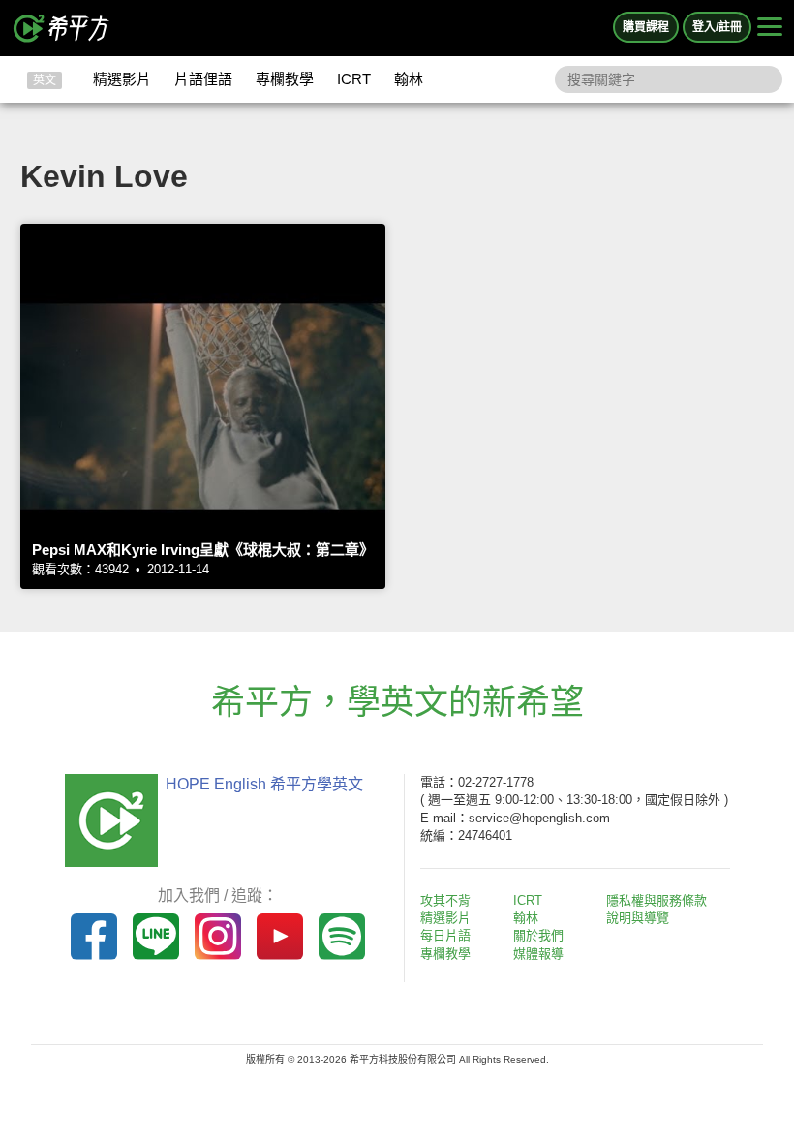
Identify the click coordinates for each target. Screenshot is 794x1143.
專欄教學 (285, 79)
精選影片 (122, 79)
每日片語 (445, 935)
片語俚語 (203, 79)
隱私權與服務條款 (656, 900)
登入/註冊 (717, 27)
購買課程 (646, 27)
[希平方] (62, 28)
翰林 (408, 79)
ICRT (354, 79)
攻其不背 (445, 900)
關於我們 (538, 935)
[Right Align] (769, 28)
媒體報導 (538, 953)
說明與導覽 (637, 918)
